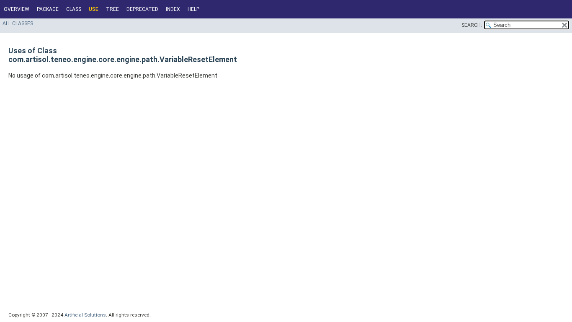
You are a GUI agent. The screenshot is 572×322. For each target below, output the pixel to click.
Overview (16, 9)
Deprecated (142, 9)
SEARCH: (471, 25)
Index (173, 9)
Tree (112, 9)
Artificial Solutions (85, 315)
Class (73, 9)
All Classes (18, 23)
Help (193, 9)
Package (48, 9)
